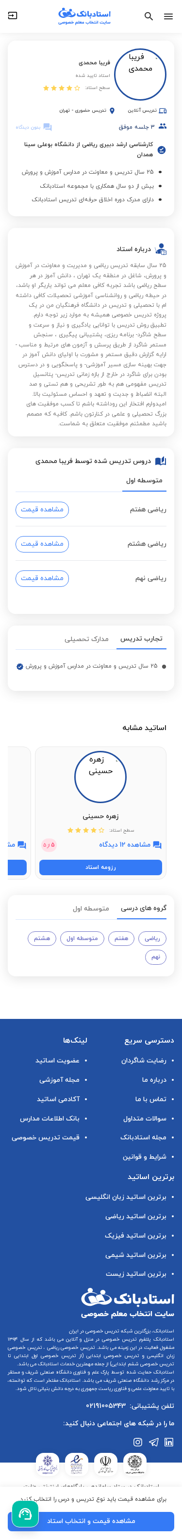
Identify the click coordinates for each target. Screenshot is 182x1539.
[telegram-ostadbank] (154, 1442)
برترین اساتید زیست (136, 1274)
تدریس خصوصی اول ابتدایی (43, 1356)
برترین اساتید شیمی (135, 1255)
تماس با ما (150, 1099)
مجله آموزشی (59, 1080)
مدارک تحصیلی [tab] (87, 639)
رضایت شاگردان (143, 1060)
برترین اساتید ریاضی (135, 1216)
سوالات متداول (144, 1118)
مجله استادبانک (143, 1137)
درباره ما (154, 1080)
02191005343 (106, 1406)
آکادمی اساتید (58, 1099)
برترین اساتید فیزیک (135, 1235)
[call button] (25, 1513)
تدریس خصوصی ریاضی (70, 1347)
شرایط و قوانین (144, 1157)
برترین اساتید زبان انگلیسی (125, 1197)
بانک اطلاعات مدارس (50, 1118)
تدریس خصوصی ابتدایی (111, 1356)
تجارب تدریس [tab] (141, 638)
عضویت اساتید (57, 1060)
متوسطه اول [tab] (144, 480)
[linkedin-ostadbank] (169, 1442)
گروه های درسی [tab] (143, 908)
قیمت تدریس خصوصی (46, 1137)
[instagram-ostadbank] (138, 1442)
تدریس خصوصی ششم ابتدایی (143, 1364)
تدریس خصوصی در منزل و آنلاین (100, 1339)
